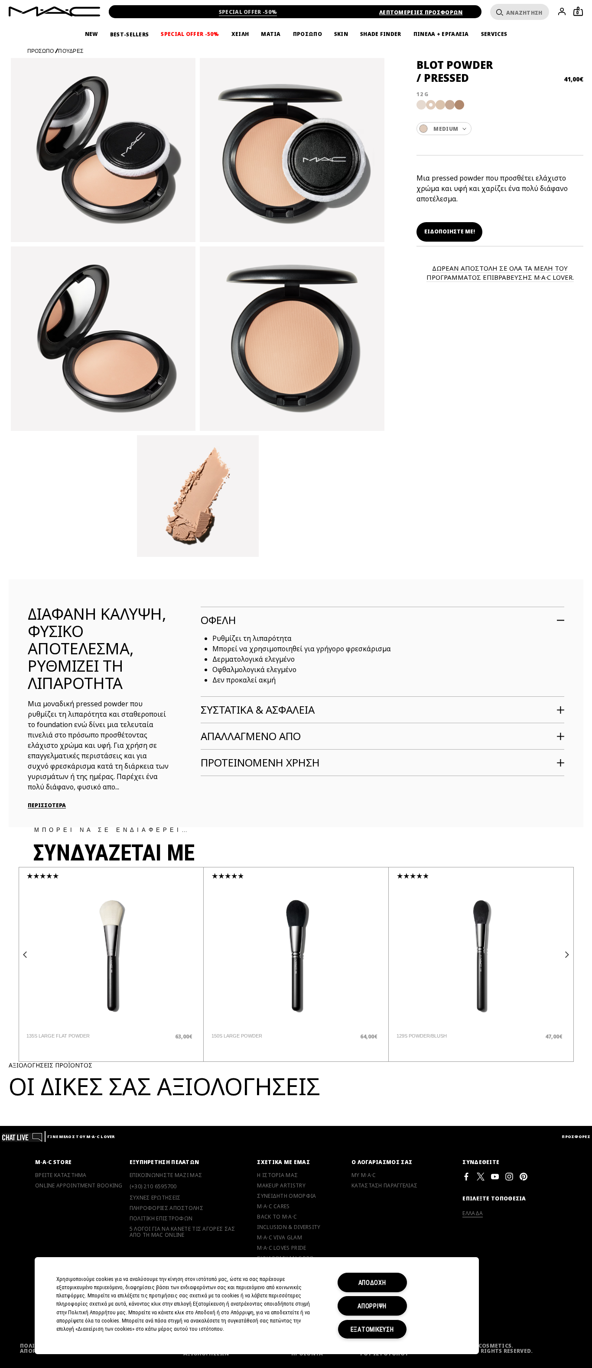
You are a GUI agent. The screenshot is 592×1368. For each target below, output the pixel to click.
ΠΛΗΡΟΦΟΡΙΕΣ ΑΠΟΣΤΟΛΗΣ (166, 1208)
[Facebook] (466, 1176)
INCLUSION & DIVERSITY (288, 1227)
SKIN (341, 34)
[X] (481, 1176)
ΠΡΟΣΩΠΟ (307, 34)
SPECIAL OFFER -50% (248, 12)
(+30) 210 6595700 (153, 1186)
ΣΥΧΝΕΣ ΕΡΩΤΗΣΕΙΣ (155, 1198)
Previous (25, 954)
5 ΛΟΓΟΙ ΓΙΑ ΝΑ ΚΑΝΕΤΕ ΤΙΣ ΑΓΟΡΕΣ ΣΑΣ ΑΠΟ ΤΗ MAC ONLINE (182, 1232)
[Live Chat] (22, 1136)
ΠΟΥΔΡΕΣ (70, 51)
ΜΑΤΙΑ (271, 34)
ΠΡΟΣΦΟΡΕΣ (576, 1136)
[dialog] (77, 1036)
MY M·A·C (363, 1175)
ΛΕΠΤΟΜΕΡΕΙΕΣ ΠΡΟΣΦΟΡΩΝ (421, 12)
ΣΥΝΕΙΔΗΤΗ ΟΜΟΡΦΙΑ (286, 1196)
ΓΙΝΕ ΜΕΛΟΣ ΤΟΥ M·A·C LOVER (81, 1136)
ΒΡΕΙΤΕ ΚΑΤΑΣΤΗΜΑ (61, 1175)
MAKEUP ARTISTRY (281, 1186)
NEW (91, 34)
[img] (110, 955)
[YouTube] (495, 1176)
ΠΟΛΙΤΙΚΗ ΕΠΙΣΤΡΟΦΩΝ (161, 1219)
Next (567, 954)
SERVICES (494, 34)
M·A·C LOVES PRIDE (281, 1248)
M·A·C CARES (273, 1206)
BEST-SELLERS (129, 34)
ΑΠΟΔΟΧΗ (372, 1282)
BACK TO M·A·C (277, 1217)
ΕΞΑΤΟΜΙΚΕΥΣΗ (372, 1329)
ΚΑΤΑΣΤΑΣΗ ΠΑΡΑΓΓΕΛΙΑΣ (384, 1186)
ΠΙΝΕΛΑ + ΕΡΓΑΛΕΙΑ (441, 34)
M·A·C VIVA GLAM (279, 1238)
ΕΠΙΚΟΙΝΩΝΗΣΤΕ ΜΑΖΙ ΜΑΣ (166, 1175)
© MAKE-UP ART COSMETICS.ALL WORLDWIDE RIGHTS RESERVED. (482, 1348)
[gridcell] (421, 105)
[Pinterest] (523, 1176)
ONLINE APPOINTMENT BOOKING (79, 1186)
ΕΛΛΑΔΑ (472, 1213)
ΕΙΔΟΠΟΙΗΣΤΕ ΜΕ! (449, 231)
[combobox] (499, 128)
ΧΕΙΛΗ (240, 34)
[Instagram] (509, 1176)
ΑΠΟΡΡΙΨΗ (372, 1306)
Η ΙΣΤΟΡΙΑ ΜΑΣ (277, 1175)
